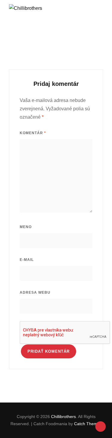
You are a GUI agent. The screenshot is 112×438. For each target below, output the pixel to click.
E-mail (27, 260)
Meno (26, 227)
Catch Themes (88, 423)
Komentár (33, 133)
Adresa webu (35, 292)
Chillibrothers (63, 416)
